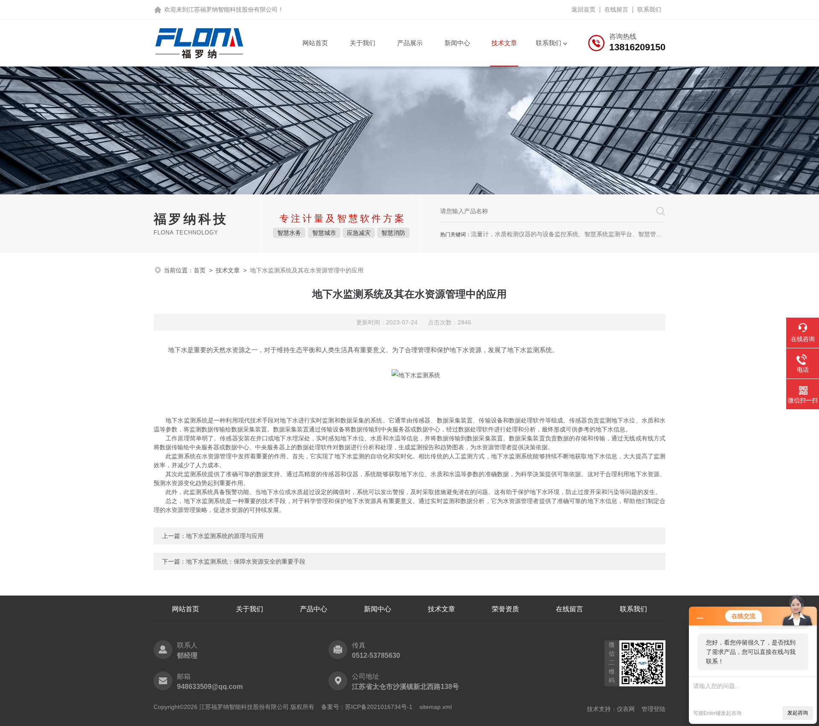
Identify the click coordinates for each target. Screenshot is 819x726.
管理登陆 (653, 709)
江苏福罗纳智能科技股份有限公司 (233, 9)
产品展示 (410, 42)
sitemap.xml (435, 706)
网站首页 (315, 42)
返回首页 (583, 9)
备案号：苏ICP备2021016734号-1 (366, 706)
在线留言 (616, 9)
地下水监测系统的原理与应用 (225, 535)
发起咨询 (797, 713)
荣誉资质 (505, 609)
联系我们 (649, 9)
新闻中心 (457, 42)
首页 (200, 270)
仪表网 (626, 709)
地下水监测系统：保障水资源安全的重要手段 (245, 561)
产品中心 (313, 609)
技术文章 (504, 42)
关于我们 (362, 42)
